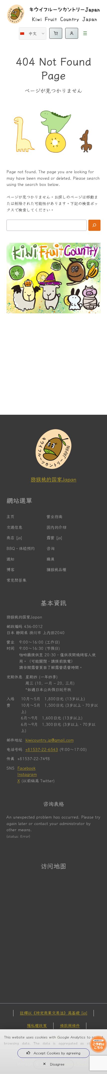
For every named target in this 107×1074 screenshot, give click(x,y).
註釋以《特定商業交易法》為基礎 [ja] (53, 1013)
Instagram (27, 774)
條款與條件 (70, 1025)
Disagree (57, 1064)
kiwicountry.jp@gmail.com (49, 740)
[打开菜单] (85, 33)
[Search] (94, 225)
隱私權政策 (37, 1025)
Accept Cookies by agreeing (57, 1053)
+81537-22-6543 (41, 749)
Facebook (26, 768)
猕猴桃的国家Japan (53, 479)
